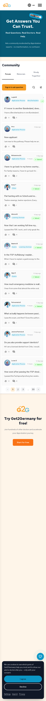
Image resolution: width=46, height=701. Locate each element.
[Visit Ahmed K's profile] (7, 216)
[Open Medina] (40, 656)
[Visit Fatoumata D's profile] (7, 304)
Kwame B (14, 243)
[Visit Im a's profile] (7, 129)
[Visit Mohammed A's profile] (7, 158)
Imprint (15, 694)
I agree (23, 679)
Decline (23, 687)
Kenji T (13, 185)
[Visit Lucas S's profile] (7, 363)
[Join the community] (36, 16)
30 (33, 389)
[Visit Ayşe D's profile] (7, 275)
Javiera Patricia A (17, 332)
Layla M (14, 97)
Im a (12, 126)
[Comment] (14, 146)
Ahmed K (14, 214)
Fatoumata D (16, 302)
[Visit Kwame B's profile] (7, 246)
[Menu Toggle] (40, 5)
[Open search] (34, 87)
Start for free (23, 442)
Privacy (22, 694)
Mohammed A (16, 155)
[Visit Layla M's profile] (7, 99)
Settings (7, 694)
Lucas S (14, 361)
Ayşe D (13, 273)
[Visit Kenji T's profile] (7, 187)
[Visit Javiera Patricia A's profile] (7, 334)
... (28, 389)
